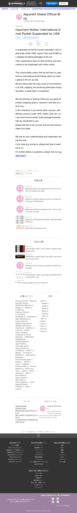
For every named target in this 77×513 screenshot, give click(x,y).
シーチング (62, 459)
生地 (62, 445)
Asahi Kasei (30, 355)
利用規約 (43, 495)
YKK (16, 371)
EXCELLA (28, 368)
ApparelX (5, 9)
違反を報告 (29, 173)
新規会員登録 (52, 3)
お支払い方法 (38, 475)
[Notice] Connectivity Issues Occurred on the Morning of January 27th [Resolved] (42, 200)
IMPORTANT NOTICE (22, 305)
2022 (42, 326)
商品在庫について (38, 480)
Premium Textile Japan (23, 359)
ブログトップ (25, 9)
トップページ (38, 445)
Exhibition (18, 310)
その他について (38, 485)
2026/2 (44, 313)
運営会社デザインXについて (15, 452)
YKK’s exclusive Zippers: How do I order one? (32, 283)
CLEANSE (19, 350)
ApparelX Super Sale (22, 323)
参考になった (19, 173)
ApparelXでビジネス (15, 457)
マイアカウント (38, 454)
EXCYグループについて (15, 447)
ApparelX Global (20, 384)
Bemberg (18, 357)
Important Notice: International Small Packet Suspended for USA (53, 9)
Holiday (18, 308)
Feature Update (20, 332)
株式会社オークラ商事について (15, 450)
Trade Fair (18, 328)
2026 (42, 301)
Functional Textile (21, 312)
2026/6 (44, 306)
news (17, 364)
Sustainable (19, 317)
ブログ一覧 (14, 9)
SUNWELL (29, 328)
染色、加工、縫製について (38, 482)
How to (17, 330)
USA (26, 387)
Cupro (17, 389)
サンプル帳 (62, 462)
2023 (42, 324)
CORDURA (28, 337)
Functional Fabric (21, 366)
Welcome (18, 368)
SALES (26, 362)
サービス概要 (15, 445)
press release (19, 375)
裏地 (62, 450)
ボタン (62, 447)
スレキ (62, 457)
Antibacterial (19, 339)
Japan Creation (20, 377)
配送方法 (38, 478)
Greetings (18, 373)
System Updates (20, 382)
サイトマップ (38, 487)
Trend (25, 330)
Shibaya (18, 337)
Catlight (25, 364)
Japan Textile (19, 344)
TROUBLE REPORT (22, 326)
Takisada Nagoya (21, 341)
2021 (42, 329)
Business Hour (20, 303)
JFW (31, 382)
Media (17, 353)
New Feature (19, 380)
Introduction (31, 317)
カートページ (38, 450)
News (32, 301)
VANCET (29, 350)
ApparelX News (38, 464)
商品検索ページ (38, 447)
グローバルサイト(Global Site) (63, 505)
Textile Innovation (21, 348)
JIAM (27, 373)
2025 (42, 319)
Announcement (20, 301)
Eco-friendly (19, 314)
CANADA (18, 387)
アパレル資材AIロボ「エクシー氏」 (39, 462)
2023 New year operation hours (35, 228)
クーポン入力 (38, 459)
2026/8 (44, 303)
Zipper (24, 371)
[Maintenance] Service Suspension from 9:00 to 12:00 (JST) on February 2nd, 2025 (43, 190)
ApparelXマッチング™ (15, 462)
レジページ (39, 452)
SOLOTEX (18, 355)
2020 (42, 331)
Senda (32, 366)
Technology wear (21, 346)
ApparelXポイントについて (15, 454)
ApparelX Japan (20, 408)
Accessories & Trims (22, 335)
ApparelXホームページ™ (15, 459)
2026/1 (44, 316)
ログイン (63, 3)
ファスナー (62, 454)
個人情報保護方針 (65, 495)
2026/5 (44, 308)
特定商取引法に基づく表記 (53, 495)
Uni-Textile (26, 353)
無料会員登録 (38, 457)
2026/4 (44, 311)
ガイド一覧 (38, 473)
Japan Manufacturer (22, 319)
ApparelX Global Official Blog (41, 16)
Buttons (17, 362)
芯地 (62, 452)
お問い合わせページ (27, 499)
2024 (42, 321)
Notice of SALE (20, 321)
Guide (27, 308)
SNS (31, 371)
